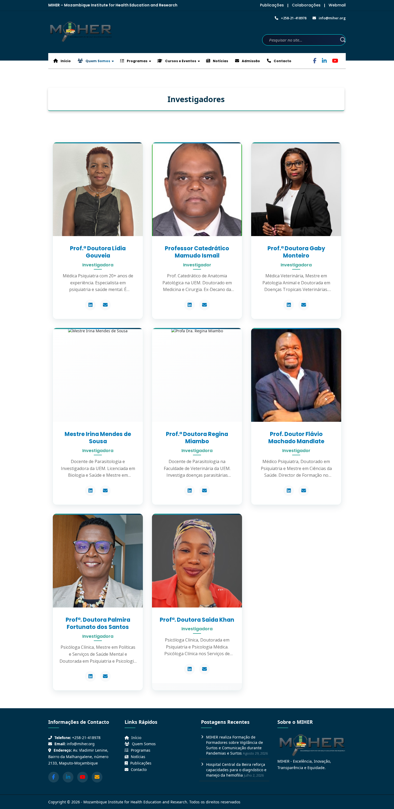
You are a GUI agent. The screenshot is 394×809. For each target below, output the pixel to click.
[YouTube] (335, 61)
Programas (136, 61)
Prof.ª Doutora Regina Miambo (197, 437)
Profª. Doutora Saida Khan (197, 620)
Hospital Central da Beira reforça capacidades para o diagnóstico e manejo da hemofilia (236, 770)
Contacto (282, 61)
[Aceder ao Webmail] (97, 777)
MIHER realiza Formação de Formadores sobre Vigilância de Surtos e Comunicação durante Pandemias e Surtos (234, 745)
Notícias (220, 61)
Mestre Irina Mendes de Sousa (98, 437)
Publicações (272, 5)
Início (65, 61)
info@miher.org (81, 743)
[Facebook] (315, 61)
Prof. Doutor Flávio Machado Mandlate (296, 437)
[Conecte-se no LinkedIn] (68, 777)
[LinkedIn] (324, 61)
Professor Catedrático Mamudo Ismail (197, 251)
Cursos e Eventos (180, 61)
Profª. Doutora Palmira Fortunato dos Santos (98, 623)
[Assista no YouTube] (82, 777)
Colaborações (306, 5)
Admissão (250, 61)
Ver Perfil (98, 194)
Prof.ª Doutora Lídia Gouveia (98, 251)
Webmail (337, 5)
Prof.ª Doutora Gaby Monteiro (296, 251)
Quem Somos (97, 61)
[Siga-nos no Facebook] (53, 777)
